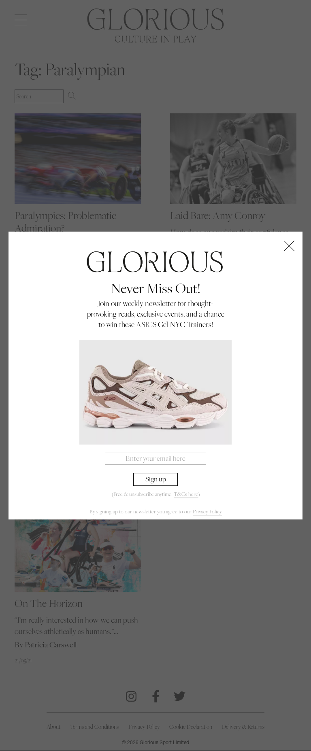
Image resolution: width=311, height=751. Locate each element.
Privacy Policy (207, 511)
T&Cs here (186, 494)
